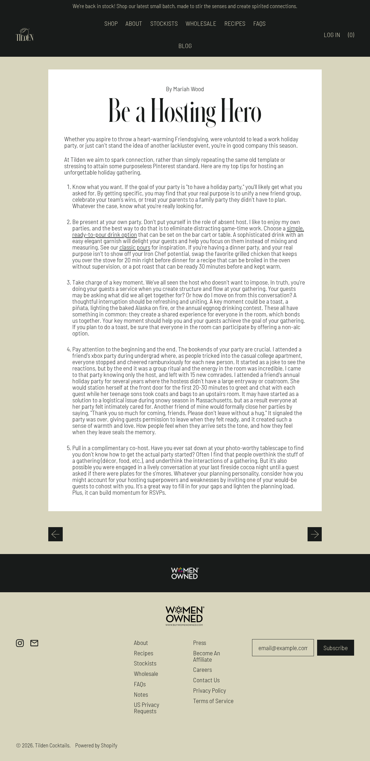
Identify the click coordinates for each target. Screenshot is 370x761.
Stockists (145, 663)
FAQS (259, 23)
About (141, 642)
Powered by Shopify (96, 745)
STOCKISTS (164, 23)
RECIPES (234, 23)
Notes (141, 694)
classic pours (134, 247)
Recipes (143, 653)
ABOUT (133, 23)
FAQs (140, 683)
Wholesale (146, 673)
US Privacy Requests (146, 707)
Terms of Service (213, 700)
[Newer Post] (315, 534)
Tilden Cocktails (52, 745)
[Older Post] (55, 534)
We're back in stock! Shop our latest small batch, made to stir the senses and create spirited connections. (185, 5)
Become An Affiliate (206, 656)
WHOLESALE (201, 23)
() (353, 36)
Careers (202, 669)
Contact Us (206, 679)
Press (199, 642)
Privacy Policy (209, 690)
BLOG (185, 45)
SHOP (111, 23)
